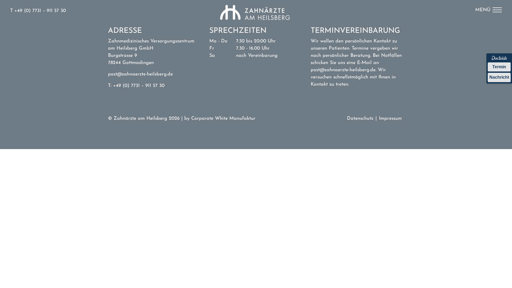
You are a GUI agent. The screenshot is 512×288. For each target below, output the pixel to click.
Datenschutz (360, 118)
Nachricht (499, 77)
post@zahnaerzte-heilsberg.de (140, 74)
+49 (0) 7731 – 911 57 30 (40, 11)
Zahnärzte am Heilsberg (256, 14)
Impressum (390, 118)
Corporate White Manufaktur (223, 118)
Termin (499, 67)
